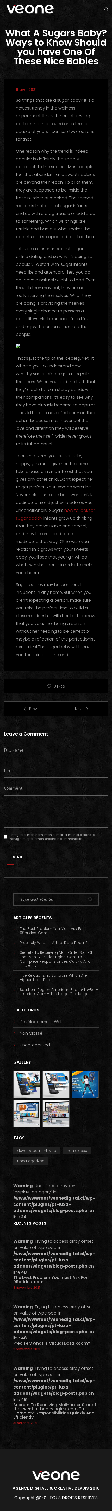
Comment (13, 788)
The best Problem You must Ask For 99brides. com (52, 931)
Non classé (31, 1033)
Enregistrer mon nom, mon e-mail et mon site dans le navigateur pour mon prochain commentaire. (52, 837)
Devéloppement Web (41, 1021)
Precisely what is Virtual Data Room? (54, 943)
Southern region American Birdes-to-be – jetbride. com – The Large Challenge (59, 992)
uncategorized (35, 1045)
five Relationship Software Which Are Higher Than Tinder (53, 977)
